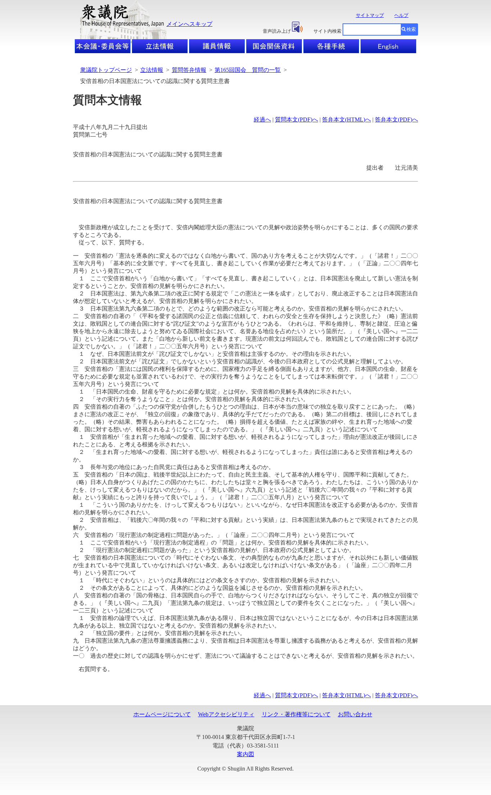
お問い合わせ (355, 714)
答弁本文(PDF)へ (396, 119)
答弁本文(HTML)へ (346, 119)
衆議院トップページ (106, 70)
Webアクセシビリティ (226, 714)
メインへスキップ (189, 24)
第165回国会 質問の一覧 (248, 70)
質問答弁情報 (189, 70)
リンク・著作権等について (296, 714)
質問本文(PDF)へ (296, 119)
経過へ (262, 119)
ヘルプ (401, 15)
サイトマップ (370, 15)
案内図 (245, 754)
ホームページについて (162, 714)
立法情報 (151, 70)
